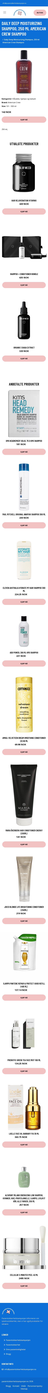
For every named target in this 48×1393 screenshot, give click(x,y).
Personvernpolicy (35, 1386)
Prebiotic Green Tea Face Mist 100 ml (24, 1060)
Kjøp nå (24, 120)
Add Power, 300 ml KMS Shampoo (24, 652)
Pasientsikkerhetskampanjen (18, 1340)
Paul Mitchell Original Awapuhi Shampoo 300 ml (24, 514)
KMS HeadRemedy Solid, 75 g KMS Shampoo (24, 440)
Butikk (40, 12)
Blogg (8, 1354)
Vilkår (23, 1386)
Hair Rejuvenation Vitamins (24, 200)
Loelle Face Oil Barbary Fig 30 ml (24, 1133)
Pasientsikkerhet (13, 1345)
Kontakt (16, 1386)
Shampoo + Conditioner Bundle (24, 274)
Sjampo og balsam (28, 99)
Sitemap (24, 1389)
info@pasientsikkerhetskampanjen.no (14, 3)
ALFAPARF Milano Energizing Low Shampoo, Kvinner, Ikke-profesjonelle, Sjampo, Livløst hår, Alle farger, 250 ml (24, 1198)
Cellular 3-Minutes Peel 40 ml (24, 1274)
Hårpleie (16, 99)
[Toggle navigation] (5, 12)
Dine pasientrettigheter (16, 1349)
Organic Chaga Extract (24, 347)
